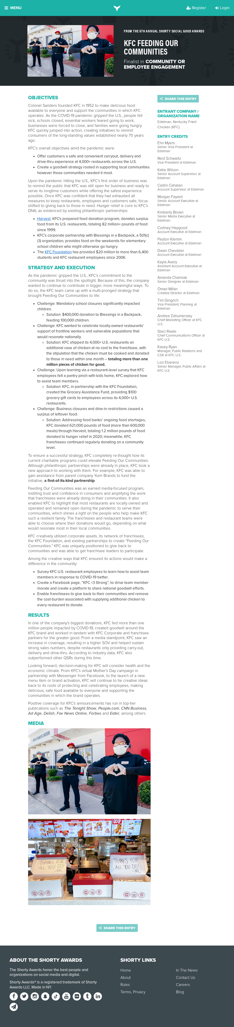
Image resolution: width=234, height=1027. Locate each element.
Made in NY (41, 987)
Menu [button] (15, 7)
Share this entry (180, 99)
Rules (125, 984)
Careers (183, 984)
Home (125, 970)
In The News (187, 970)
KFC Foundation (58, 252)
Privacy (139, 992)
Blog (180, 992)
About (125, 977)
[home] (117, 8)
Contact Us (185, 977)
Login (224, 7)
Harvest (44, 218)
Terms (125, 992)
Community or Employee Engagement (154, 64)
